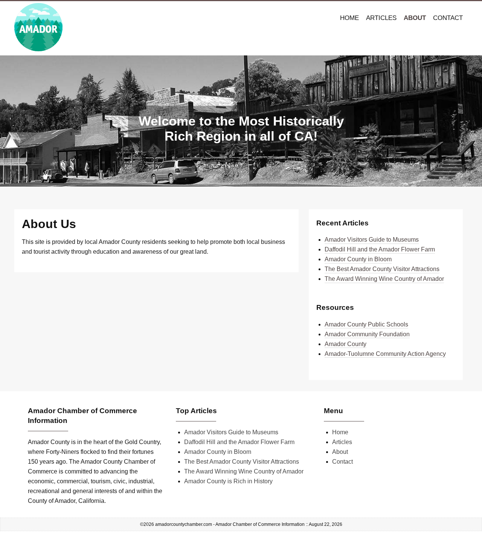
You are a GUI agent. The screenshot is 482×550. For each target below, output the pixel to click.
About (415, 17)
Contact (448, 17)
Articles (381, 17)
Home (349, 17)
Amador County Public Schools (366, 324)
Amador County (345, 344)
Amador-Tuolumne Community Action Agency (385, 354)
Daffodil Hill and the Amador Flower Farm (380, 249)
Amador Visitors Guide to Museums (372, 239)
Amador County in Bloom (358, 259)
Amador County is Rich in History (228, 481)
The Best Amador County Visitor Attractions (382, 269)
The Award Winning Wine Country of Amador (384, 279)
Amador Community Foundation (367, 334)
